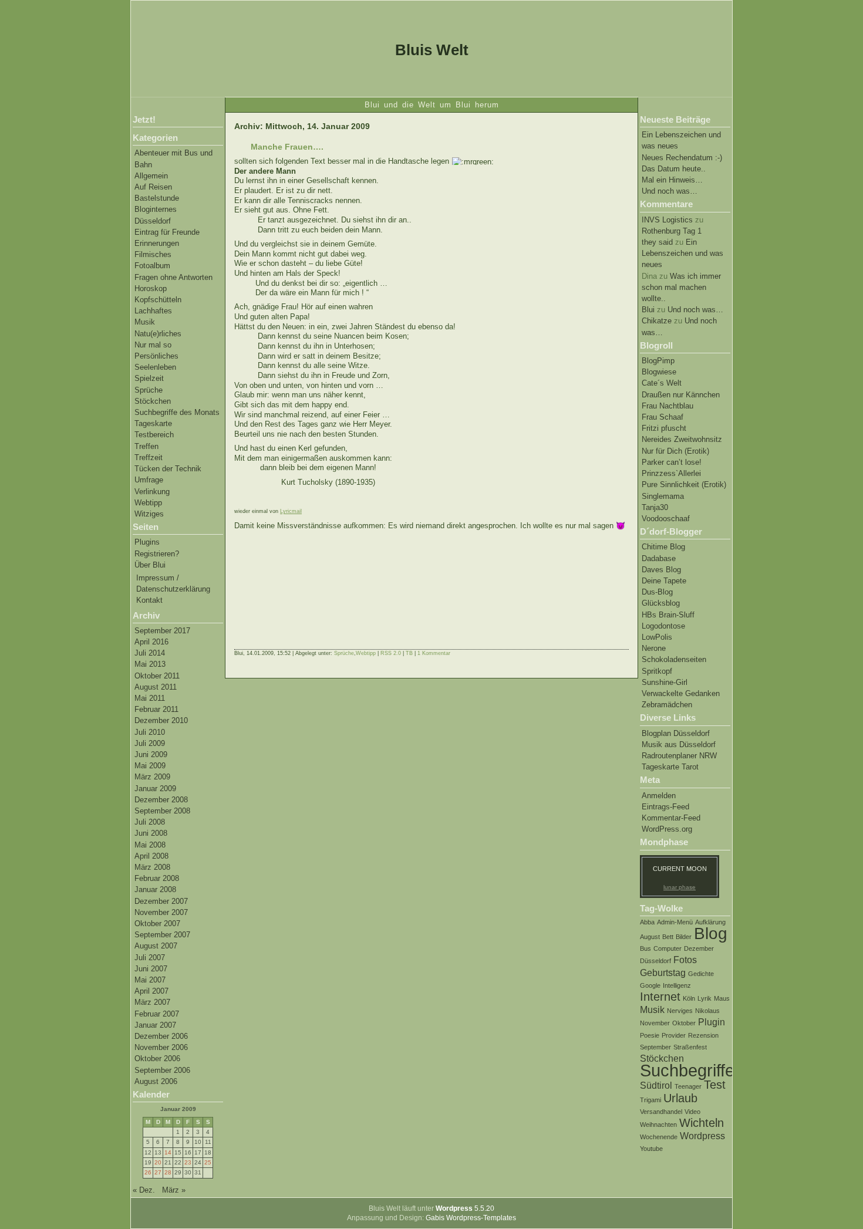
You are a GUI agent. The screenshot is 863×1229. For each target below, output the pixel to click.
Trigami (650, 1099)
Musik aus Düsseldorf (679, 744)
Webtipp (148, 502)
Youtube (651, 1148)
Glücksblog (661, 603)
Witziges (149, 513)
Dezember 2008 (161, 799)
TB (409, 653)
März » (174, 1190)
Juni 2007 (150, 968)
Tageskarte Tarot (670, 766)
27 (157, 1172)
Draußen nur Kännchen (681, 394)
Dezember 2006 (161, 1036)
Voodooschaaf (666, 518)
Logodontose (663, 626)
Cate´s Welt (662, 383)
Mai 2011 (149, 698)
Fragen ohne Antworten (173, 277)
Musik (144, 322)
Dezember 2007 (161, 901)
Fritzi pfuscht (664, 428)
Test (715, 1084)
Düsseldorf (152, 221)
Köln (689, 998)
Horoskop (150, 288)
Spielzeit (149, 378)
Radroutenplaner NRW (679, 755)
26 (147, 1172)
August (650, 936)
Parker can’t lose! (672, 462)
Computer (667, 948)
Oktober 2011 (157, 675)
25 (207, 1162)
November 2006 (161, 1047)
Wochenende (658, 1136)
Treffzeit (148, 457)
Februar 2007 (156, 1013)
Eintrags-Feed (665, 806)
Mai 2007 (150, 979)
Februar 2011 (156, 709)
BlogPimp (658, 360)
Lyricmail (291, 511)
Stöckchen (152, 401)
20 (157, 1162)
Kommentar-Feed (671, 817)
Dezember (699, 948)
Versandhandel (661, 1111)
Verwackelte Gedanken (681, 693)
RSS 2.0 (390, 653)
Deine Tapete (664, 580)
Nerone (654, 648)
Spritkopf (657, 671)
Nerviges (680, 1010)
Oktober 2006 (157, 1058)
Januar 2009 (155, 788)
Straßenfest (690, 1047)
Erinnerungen (156, 243)
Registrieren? (156, 553)
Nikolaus (707, 1010)
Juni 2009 (150, 754)
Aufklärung (710, 922)
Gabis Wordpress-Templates (471, 1217)
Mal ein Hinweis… (672, 179)
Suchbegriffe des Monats (177, 412)
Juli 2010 (149, 732)
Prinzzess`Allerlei (671, 473)
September (655, 1047)
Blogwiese (659, 371)
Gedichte (701, 973)
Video (692, 1111)
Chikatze (657, 320)
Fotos (685, 959)
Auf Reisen (153, 187)
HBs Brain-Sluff (668, 614)
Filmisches (152, 254)
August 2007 (155, 945)
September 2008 (162, 810)
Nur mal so (152, 344)
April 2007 (151, 991)
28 (167, 1172)
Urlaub (680, 1098)
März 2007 (152, 1002)
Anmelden (659, 795)
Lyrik (704, 998)
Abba (647, 922)
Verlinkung (152, 491)
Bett (667, 936)
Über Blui (150, 565)
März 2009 (152, 776)
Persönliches (156, 356)
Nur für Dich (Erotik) (675, 451)
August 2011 (155, 687)
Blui (648, 309)
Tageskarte (153, 423)
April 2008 (151, 856)
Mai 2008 (150, 844)
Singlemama (663, 496)
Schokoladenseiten (674, 659)
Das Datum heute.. (674, 168)
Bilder (684, 936)
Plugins (147, 542)
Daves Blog (661, 569)
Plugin (711, 1022)
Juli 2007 (149, 957)
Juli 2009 (149, 743)
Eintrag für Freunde (167, 232)
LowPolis (657, 637)
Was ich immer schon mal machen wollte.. (681, 287)
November (655, 1023)
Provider (674, 1035)
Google (650, 985)
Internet (660, 996)
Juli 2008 (149, 822)
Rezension (703, 1035)
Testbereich (154, 434)
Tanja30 (655, 507)
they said (657, 242)
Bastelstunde (156, 198)
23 (187, 1162)
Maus (722, 998)
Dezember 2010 (161, 720)
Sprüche (148, 390)
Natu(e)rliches (157, 333)
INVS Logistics (667, 219)
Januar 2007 (155, 1025)
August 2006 (155, 1081)
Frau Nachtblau (667, 405)
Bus (645, 948)
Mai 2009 (150, 765)
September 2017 (162, 630)
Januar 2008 (155, 889)
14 (167, 1152)
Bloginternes (155, 209)
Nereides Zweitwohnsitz (682, 439)
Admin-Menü (675, 922)
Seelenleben (155, 367)
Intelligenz (677, 985)
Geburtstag (663, 972)
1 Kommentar (433, 653)
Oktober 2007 (157, 923)
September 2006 (162, 1070)
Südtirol (656, 1085)
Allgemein (151, 175)
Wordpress (702, 1135)
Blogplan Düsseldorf (676, 733)
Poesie (649, 1035)
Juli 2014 (149, 653)
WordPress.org (667, 829)
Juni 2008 (150, 833)
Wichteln (701, 1122)
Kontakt (149, 600)
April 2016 (151, 641)
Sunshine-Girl (664, 682)
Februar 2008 (156, 878)
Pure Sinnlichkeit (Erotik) (684, 484)
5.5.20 (465, 1208)
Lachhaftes (153, 310)
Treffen (146, 446)
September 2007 (162, 934)
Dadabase (659, 558)
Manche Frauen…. (287, 146)
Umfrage (148, 479)
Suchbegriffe (687, 1070)
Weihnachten (658, 1124)
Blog (710, 933)
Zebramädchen (667, 704)
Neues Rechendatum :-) (682, 157)
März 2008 (152, 867)
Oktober (684, 1023)
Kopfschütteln (157, 299)
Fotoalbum (152, 265)
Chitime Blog (663, 546)
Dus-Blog (657, 592)
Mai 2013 (150, 664)
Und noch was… (669, 191)
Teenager (688, 1086)
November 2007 (161, 912)
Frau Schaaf (662, 417)
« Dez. (144, 1190)
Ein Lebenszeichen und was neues (682, 253)
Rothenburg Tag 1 (672, 231)
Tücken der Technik (167, 468)
